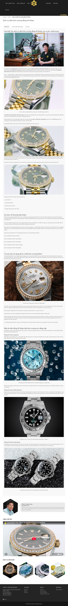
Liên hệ (7, 10)
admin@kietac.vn (8, 592)
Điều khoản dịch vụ (59, 589)
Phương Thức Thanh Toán (44, 593)
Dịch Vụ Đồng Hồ (21, 3)
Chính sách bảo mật (43, 592)
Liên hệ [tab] (27, 26)
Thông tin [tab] (6, 26)
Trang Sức (26, 592)
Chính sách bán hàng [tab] (17, 26)
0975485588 (63, 15)
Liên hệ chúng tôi (43, 591)
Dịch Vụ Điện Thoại (10, 3)
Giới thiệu (55, 3)
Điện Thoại (26, 589)
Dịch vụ (9, 17)
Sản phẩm (48, 3)
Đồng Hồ (25, 591)
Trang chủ (5, 17)
